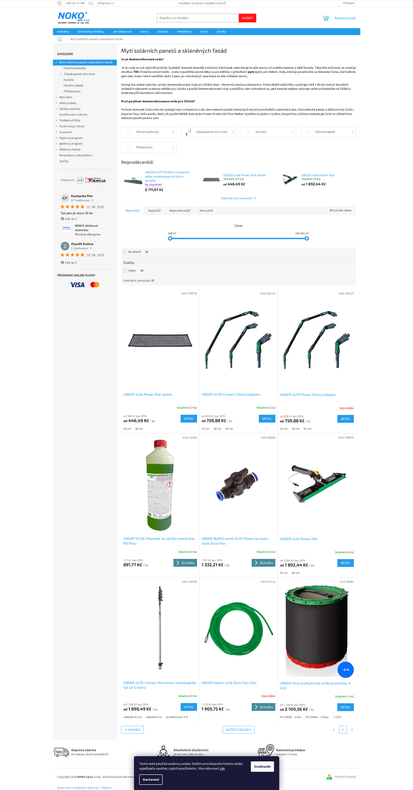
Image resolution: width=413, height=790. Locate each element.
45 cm (139, 429)
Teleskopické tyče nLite (79, 74)
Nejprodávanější (180, 211)
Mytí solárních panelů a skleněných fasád (85, 62)
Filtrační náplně (73, 85)
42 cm (217, 429)
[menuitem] (63, 31)
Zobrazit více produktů (236, 198)
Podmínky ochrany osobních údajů (202, 3)
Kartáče (69, 80)
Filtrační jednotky (75, 68)
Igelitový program (71, 144)
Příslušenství (72, 91)
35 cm (127, 429)
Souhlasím (262, 766)
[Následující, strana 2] (343, 730)
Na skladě (138, 252)
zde (222, 768)
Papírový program (71, 138)
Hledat (247, 18)
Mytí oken (65, 97)
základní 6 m (154, 717)
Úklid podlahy (68, 103)
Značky (64, 161)
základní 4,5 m (132, 717)
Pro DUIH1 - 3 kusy (317, 717)
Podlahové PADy (69, 120)
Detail (189, 418)
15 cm (205, 429)
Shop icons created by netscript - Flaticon (84, 788)
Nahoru (134, 729)
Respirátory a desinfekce (75, 155)
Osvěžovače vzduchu (73, 115)
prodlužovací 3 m (177, 717)
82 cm (229, 429)
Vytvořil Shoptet (345, 777)
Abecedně (206, 211)
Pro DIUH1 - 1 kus (290, 717)
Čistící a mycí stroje (72, 126)
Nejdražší (155, 211)
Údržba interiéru (69, 109)
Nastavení (151, 779)
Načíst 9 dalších (238, 729)
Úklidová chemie (70, 149)
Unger (135, 270)
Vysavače (65, 132)
